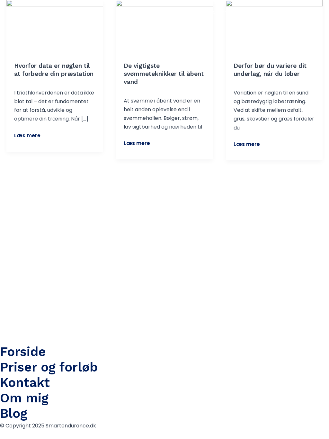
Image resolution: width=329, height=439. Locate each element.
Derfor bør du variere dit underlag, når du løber (270, 69)
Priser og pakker (205, 13)
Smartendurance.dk (44, 13)
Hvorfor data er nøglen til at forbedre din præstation (53, 69)
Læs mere (27, 135)
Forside (160, 13)
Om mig (24, 398)
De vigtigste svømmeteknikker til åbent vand (164, 73)
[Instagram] (307, 13)
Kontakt (253, 13)
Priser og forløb (49, 367)
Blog (284, 13)
